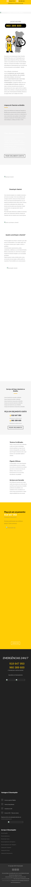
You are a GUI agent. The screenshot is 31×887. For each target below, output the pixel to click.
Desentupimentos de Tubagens (8, 844)
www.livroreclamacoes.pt (6, 819)
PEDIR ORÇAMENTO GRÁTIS (14, 156)
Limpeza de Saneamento (6, 853)
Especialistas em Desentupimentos (15, 675)
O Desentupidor (19, 865)
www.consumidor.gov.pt (6, 880)
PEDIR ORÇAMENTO (15, 427)
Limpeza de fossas (5, 850)
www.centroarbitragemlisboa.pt (7, 878)
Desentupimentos (5, 836)
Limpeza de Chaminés (6, 847)
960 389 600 (21, 1)
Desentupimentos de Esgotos (8, 841)
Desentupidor (4, 833)
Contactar (15, 643)
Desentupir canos (5, 839)
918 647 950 (12, 1)
